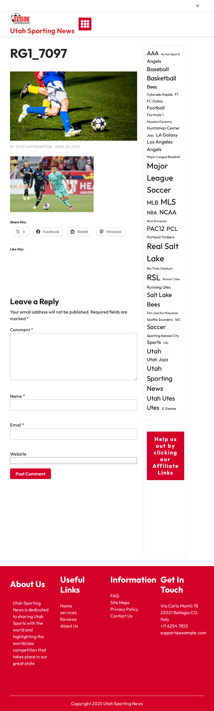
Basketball (161, 78)
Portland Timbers (160, 237)
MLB (152, 202)
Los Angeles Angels (159, 145)
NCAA (168, 212)
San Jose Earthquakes (162, 313)
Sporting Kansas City (163, 335)
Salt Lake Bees (159, 299)
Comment (21, 329)
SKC (178, 320)
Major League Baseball (163, 157)
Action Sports (170, 54)
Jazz (150, 135)
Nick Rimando (157, 221)
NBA (152, 212)
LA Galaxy (167, 135)
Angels (154, 61)
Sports (154, 342)
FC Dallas (155, 101)
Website (18, 454)
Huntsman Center (163, 128)
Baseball (158, 69)
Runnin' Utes (171, 279)
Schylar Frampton (34, 146)
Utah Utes (161, 398)
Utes (153, 407)
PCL (172, 229)
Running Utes (159, 287)
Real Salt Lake (163, 252)
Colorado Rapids (159, 94)
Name (17, 396)
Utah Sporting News (42, 30)
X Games (169, 408)
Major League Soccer (160, 178)
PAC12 (155, 228)
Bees (152, 86)
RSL (153, 277)
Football (156, 108)
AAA (153, 53)
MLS (168, 202)
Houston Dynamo (159, 121)
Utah (154, 351)
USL (166, 343)
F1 (176, 94)
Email (17, 425)
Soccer (156, 327)
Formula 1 (155, 114)
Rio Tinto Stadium (159, 268)
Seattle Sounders (160, 319)
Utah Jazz (157, 359)
